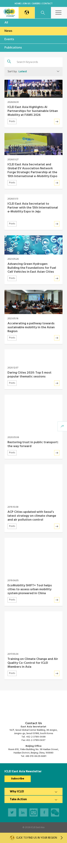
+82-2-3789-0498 (36, 737)
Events (9, 39)
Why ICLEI (17, 791)
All (6, 22)
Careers (36, 4)
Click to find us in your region (36, 838)
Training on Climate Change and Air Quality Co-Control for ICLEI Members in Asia (33, 662)
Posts (12, 121)
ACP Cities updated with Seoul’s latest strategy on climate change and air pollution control (32, 515)
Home (18, 4)
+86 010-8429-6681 (35, 756)
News (8, 31)
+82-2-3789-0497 (35, 740)
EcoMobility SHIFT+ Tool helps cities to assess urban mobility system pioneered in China (30, 589)
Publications (13, 47)
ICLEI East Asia (37, 827)
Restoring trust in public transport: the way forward (33, 444)
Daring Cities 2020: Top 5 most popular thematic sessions (29, 374)
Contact (47, 4)
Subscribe (17, 778)
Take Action (18, 799)
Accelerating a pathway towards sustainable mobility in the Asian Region (31, 327)
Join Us (26, 4)
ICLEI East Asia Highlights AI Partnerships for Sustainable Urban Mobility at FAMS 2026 (33, 111)
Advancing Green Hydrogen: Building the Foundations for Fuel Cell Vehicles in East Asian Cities (32, 267)
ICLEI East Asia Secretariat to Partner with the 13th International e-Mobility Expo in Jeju (33, 207)
